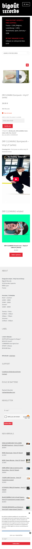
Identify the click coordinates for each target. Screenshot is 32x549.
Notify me (7, 126)
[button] (29, 513)
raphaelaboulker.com (8, 392)
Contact (4, 374)
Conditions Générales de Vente (11, 372)
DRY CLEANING (20, 131)
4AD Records (12, 131)
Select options (16, 255)
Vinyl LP (14, 133)
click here (12, 356)
